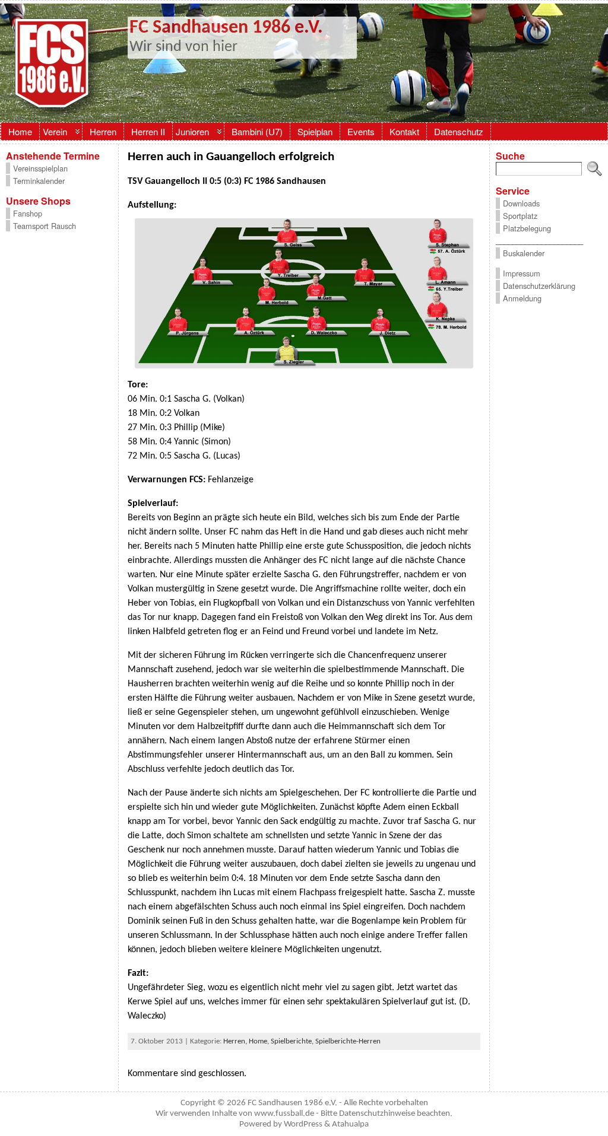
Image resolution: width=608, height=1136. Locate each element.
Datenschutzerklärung (539, 285)
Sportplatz (520, 215)
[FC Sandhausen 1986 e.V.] (304, 63)
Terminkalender (39, 180)
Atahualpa (350, 1124)
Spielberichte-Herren (348, 1041)
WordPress (303, 1124)
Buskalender (523, 253)
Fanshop (27, 213)
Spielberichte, (293, 1041)
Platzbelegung (527, 228)
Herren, (236, 1041)
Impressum (521, 273)
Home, (260, 1041)
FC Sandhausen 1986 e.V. (226, 27)
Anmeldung (522, 298)
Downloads (521, 203)
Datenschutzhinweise (377, 1113)
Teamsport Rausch (44, 225)
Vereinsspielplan (40, 168)
